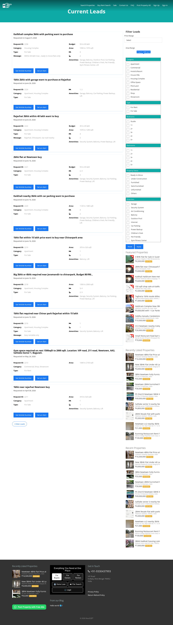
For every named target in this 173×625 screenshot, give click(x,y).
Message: (17, 56)
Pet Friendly (136, 237)
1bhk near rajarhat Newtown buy (32, 387)
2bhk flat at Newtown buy (28, 157)
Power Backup (136, 229)
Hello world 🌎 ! (56, 605)
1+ (131, 125)
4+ (131, 136)
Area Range (130, 48)
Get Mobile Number (23, 71)
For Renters (78, 576)
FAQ (132, 5)
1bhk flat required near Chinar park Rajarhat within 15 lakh (46, 313)
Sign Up (156, 5)
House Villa (135, 75)
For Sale (134, 111)
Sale (115, 5)
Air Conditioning (137, 211)
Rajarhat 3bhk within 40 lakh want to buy (36, 116)
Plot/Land (135, 86)
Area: (71, 48)
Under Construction (139, 179)
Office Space (135, 82)
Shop (133, 93)
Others (134, 193)
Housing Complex (138, 78)
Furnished (135, 182)
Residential (135, 89)
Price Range (129, 35)
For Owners (68, 576)
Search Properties (88, 5)
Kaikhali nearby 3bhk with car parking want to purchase (44, 196)
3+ (131, 132)
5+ (131, 139)
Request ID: (19, 44)
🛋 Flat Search (75, 584)
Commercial (135, 67)
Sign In (165, 5)
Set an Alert (41, 71)
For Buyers (57, 576)
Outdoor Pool (136, 218)
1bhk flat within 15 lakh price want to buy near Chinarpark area (48, 237)
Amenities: (74, 60)
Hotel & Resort (136, 71)
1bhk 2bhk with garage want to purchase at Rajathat (42, 79)
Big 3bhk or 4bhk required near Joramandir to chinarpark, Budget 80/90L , (53, 274)
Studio (133, 121)
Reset (130, 246)
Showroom (135, 97)
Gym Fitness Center (139, 240)
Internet (134, 222)
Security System (137, 207)
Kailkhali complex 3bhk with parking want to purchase (43, 34)
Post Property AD (144, 5)
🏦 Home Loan (59, 584)
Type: (16, 52)
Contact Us (123, 5)
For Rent (134, 107)
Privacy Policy (93, 592)
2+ (131, 128)
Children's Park (137, 233)
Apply (139, 246)
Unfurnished (136, 190)
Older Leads (20, 424)
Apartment (135, 64)
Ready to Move (137, 175)
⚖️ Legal (67, 590)
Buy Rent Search (104, 5)
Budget (72, 44)
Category (17, 48)
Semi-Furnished (137, 186)
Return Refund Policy (96, 595)
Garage (134, 204)
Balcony (134, 215)
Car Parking (135, 226)
